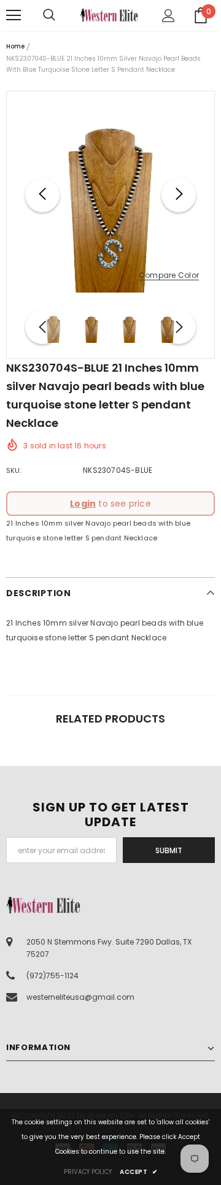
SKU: (13, 470)
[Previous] (42, 195)
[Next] (178, 195)
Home (15, 46)
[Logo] (109, 15)
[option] (110, 195)
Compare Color (169, 275)
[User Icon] (168, 15)
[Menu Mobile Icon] (13, 15)
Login (83, 503)
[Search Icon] (61, 15)
